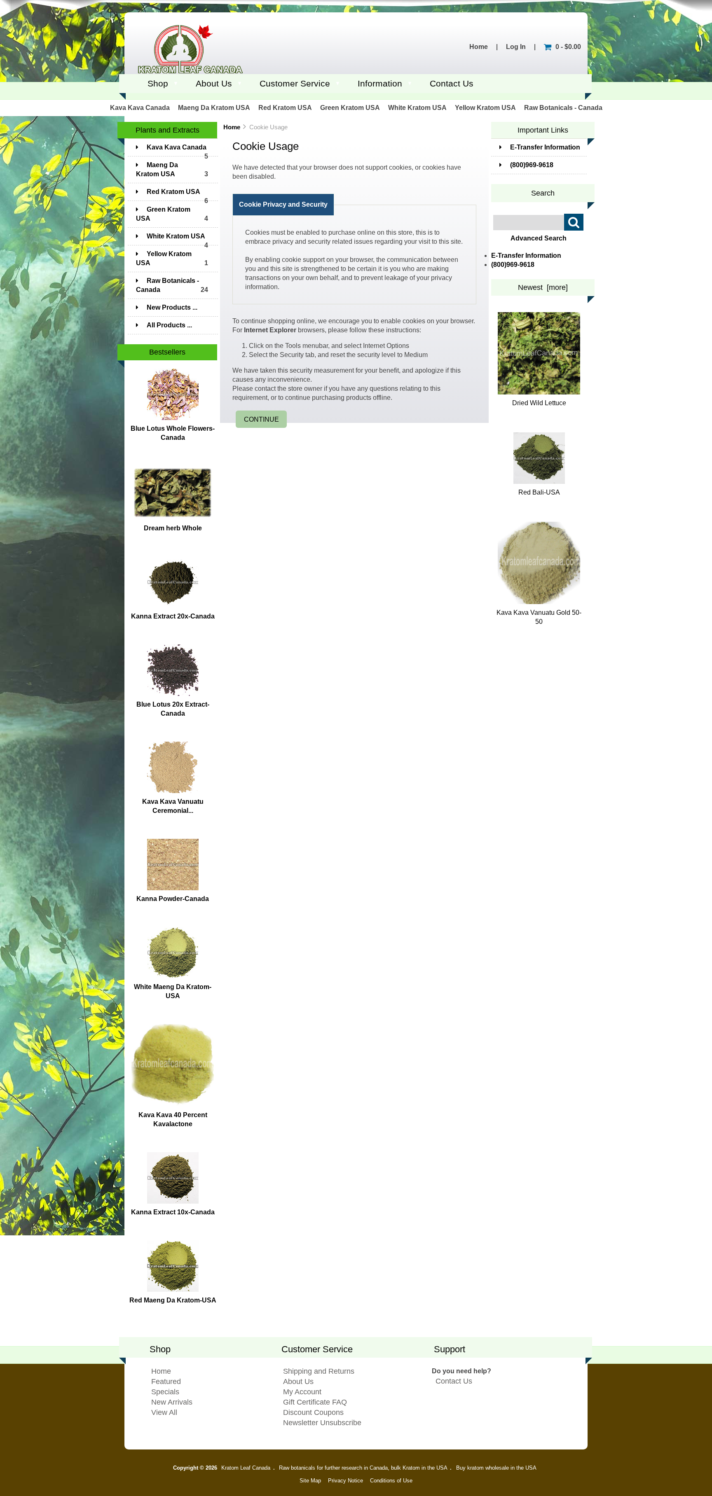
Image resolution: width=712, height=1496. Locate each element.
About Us (214, 83)
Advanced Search (539, 238)
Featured (166, 1381)
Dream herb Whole (173, 528)
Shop (158, 83)
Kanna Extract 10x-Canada (173, 1212)
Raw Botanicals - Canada (563, 107)
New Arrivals (171, 1402)
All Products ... (169, 325)
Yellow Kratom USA (485, 107)
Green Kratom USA (350, 107)
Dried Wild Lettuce (539, 402)
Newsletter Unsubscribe (322, 1423)
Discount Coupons (313, 1412)
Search (543, 193)
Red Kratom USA (285, 107)
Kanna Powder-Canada (172, 898)
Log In (516, 46)
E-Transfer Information (545, 147)
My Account (302, 1392)
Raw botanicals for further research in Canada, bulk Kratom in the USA (363, 1468)
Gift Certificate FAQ (315, 1402)
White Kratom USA (417, 107)
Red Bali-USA (539, 492)
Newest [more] (543, 287)
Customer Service (295, 83)
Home (478, 46)
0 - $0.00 (568, 46)
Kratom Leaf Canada (245, 1468)
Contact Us (451, 83)
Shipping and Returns (318, 1371)
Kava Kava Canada (140, 107)
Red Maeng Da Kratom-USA (172, 1300)
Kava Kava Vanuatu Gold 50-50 (539, 617)
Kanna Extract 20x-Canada (173, 616)
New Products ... (172, 307)
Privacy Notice (345, 1480)
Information (380, 83)
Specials (165, 1392)
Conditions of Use (391, 1480)
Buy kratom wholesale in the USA (496, 1468)
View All (164, 1412)
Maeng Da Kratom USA (214, 107)
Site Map (310, 1480)
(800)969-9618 (531, 164)
